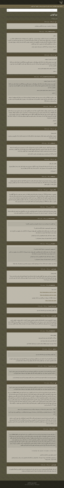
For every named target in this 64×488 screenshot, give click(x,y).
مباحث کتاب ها (49, 6)
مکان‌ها (37, 6)
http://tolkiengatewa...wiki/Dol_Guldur (48, 292)
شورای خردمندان (42, 6)
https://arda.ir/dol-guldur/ (50, 300)
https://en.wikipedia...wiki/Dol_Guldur (48, 295)
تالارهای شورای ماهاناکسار (57, 6)
